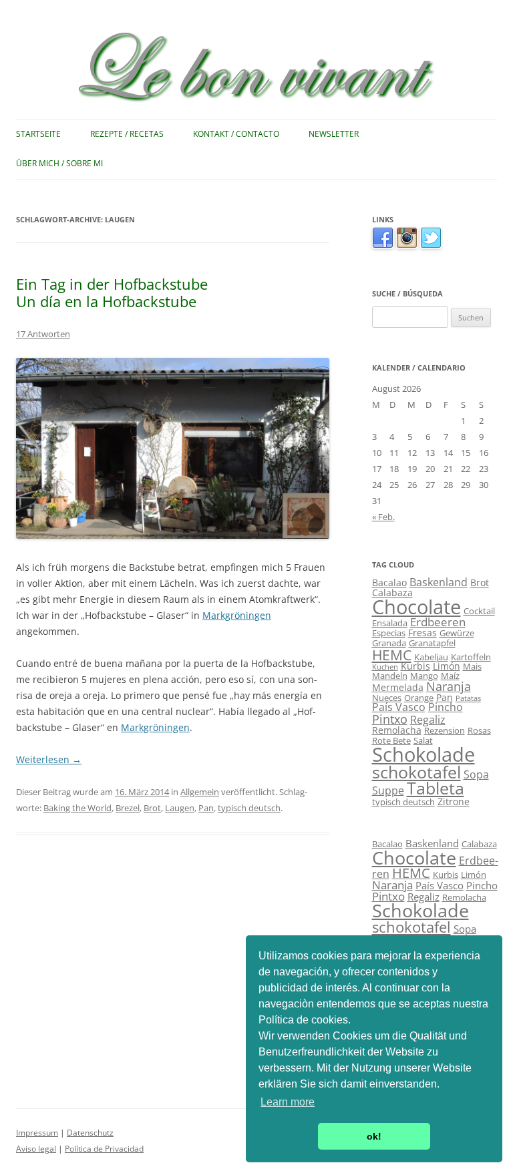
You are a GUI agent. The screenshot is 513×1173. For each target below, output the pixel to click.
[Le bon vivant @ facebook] (382, 246)
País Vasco (398, 707)
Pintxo (389, 719)
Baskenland (438, 582)
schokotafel (416, 772)
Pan (206, 808)
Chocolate (416, 607)
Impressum (37, 1132)
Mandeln (389, 676)
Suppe (388, 790)
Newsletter (334, 134)
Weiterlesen (48, 759)
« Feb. (383, 517)
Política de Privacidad (104, 1148)
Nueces (386, 698)
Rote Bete (391, 740)
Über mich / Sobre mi (59, 163)
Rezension (444, 730)
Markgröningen (236, 615)
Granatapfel (432, 643)
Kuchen (385, 667)
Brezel (128, 808)
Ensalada (389, 623)
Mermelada (397, 687)
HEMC (391, 654)
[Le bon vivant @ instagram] (406, 246)
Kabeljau (431, 657)
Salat (423, 740)
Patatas (468, 698)
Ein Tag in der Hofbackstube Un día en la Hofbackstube (112, 292)
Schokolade (423, 754)
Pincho (445, 707)
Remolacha (396, 730)
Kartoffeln (471, 657)
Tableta (435, 788)
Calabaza (392, 592)
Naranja (448, 686)
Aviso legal (36, 1148)
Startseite (38, 134)
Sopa (476, 774)
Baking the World (77, 808)
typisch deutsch (249, 808)
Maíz (450, 676)
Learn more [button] (288, 1102)
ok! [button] (374, 1136)
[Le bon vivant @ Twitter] (431, 246)
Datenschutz (90, 1132)
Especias (388, 633)
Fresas (422, 632)
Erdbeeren (438, 622)
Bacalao (389, 582)
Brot (152, 808)
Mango (424, 676)
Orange (419, 698)
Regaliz (428, 719)
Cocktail (479, 611)
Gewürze (457, 633)
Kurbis (415, 666)
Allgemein (199, 792)
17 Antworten (43, 334)
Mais (472, 666)
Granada (389, 643)
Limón (446, 666)
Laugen (179, 808)
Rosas (479, 730)
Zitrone (454, 801)
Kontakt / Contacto (236, 134)
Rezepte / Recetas (127, 134)
